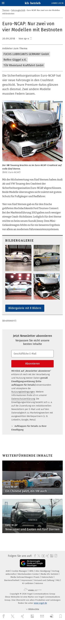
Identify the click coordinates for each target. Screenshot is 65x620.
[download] (51, 616)
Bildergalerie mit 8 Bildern (24, 308)
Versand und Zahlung (44, 580)
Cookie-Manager (20, 571)
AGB (8, 571)
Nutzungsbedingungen (23, 391)
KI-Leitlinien (28, 583)
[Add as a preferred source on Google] (32, 563)
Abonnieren (32, 363)
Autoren (39, 583)
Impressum (27, 580)
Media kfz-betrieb (50, 574)
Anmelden (57, 3)
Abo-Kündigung (43, 571)
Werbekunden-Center (28, 574)
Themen (5, 10)
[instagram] (55, 556)
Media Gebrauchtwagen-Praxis (25, 577)
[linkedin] (32, 616)
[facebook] (4, 616)
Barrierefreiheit (12, 580)
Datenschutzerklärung (23, 398)
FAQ (58, 580)
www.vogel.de (40, 603)
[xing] (23, 616)
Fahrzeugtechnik (18, 10)
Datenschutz (47, 577)
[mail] (42, 616)
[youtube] (43, 556)
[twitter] (13, 616)
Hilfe (31, 571)
